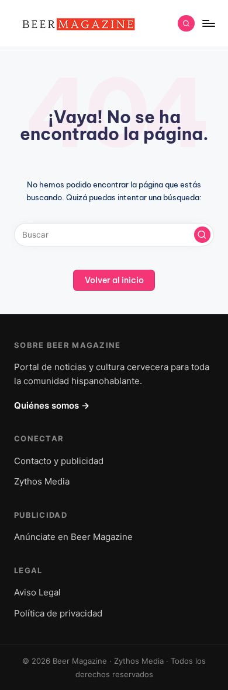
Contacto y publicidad (58, 460)
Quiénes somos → (51, 405)
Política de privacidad (58, 613)
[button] (202, 234)
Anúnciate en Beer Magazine (73, 536)
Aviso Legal (37, 592)
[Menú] (208, 23)
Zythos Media (42, 481)
